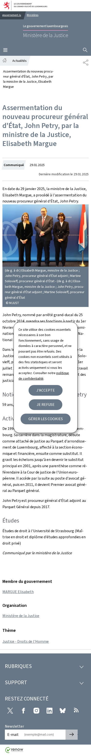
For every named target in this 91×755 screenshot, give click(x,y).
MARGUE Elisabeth (18, 591)
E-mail (12, 734)
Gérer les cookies (45, 418)
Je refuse (46, 404)
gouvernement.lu (11, 15)
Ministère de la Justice (20, 615)
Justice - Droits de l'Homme (25, 641)
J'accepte (45, 390)
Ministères (32, 15)
